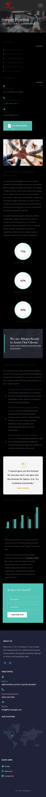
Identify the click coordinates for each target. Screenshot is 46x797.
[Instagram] (10, 663)
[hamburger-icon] (40, 5)
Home (4, 24)
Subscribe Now (17, 615)
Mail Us (6, 112)
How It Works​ (13, 24)
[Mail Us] (4, 109)
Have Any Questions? (12, 100)
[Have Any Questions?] (4, 98)
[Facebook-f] (5, 663)
